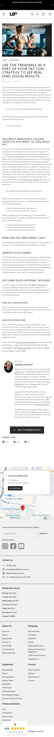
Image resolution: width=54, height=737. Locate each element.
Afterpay (31, 673)
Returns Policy (7, 716)
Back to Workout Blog (29, 430)
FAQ (3, 709)
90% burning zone (38, 285)
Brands (30, 642)
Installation (32, 638)
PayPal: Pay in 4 (33, 677)
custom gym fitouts (42, 404)
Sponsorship (7, 646)
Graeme (18, 372)
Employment (7, 638)
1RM (46, 397)
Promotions (6, 720)
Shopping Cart (33, 659)
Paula (32, 372)
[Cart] (43, 14)
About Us (5, 631)
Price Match (32, 635)
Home (4, 60)
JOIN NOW (43, 534)
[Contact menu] (50, 14)
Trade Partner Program (36, 655)
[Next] (52, 5)
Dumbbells (6, 684)
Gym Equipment (8, 677)
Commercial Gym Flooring (12, 698)
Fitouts (4, 673)
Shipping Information (36, 646)
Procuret (31, 680)
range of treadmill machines (26, 342)
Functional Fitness (8, 691)
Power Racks (7, 688)
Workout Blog (14, 60)
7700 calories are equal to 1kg (31, 179)
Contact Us (6, 642)
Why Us (5, 635)
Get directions (15, 488)
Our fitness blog (8, 649)
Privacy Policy (7, 713)
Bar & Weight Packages (10, 695)
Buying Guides (7, 670)
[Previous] (2, 5)
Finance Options (34, 670)
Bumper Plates (7, 680)
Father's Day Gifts (8, 653)
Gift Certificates (33, 631)
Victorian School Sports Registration (36, 650)
